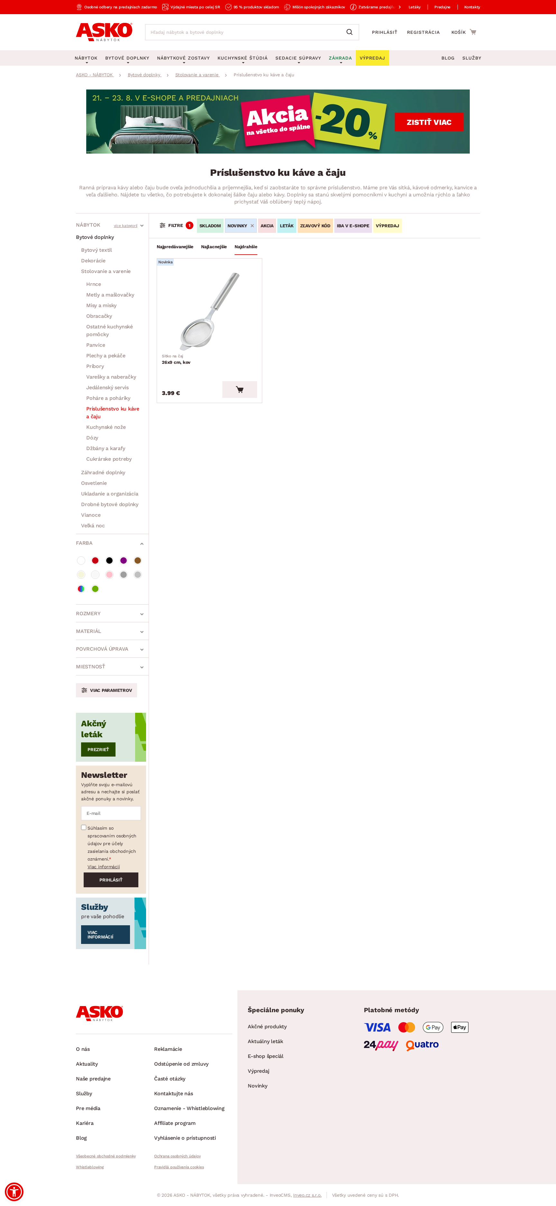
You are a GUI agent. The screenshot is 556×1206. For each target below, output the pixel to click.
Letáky (415, 7)
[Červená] (95, 560)
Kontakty (472, 7)
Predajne (442, 7)
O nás (83, 1049)
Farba (84, 543)
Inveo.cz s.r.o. (307, 1195)
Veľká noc (93, 526)
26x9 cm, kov (176, 359)
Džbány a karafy (105, 448)
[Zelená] (95, 589)
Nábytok (88, 225)
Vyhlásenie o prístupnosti (185, 1138)
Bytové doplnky (95, 237)
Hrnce (93, 284)
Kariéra (84, 1123)
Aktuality (87, 1064)
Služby (471, 58)
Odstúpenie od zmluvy (181, 1064)
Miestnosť (90, 667)
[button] (14, 1192)
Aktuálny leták (265, 1041)
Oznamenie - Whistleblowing (189, 1108)
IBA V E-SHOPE (353, 225)
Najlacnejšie (214, 246)
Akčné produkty (267, 1026)
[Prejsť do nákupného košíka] (464, 32)
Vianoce (90, 515)
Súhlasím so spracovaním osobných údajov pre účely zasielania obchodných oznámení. (112, 843)
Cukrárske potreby (109, 459)
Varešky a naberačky (111, 377)
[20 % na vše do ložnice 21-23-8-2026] (278, 152)
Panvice (95, 345)
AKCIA (267, 225)
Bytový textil (96, 250)
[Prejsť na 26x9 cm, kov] (209, 312)
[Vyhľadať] (351, 32)
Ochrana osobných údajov (177, 1156)
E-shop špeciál (265, 1056)
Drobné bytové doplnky (109, 504)
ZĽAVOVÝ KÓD (315, 225)
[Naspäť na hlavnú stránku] (104, 32)
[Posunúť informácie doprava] (394, 7)
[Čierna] (109, 560)
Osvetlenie (94, 483)
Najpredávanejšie (175, 246)
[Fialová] (123, 560)
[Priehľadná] (95, 575)
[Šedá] (123, 575)
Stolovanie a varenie (106, 271)
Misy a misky (101, 305)
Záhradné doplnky (103, 472)
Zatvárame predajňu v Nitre (383, 7)
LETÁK (287, 225)
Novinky (257, 1086)
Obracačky (99, 316)
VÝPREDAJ (387, 225)
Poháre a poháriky (108, 398)
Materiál (88, 631)
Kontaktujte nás (173, 1093)
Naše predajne (93, 1079)
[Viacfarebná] (81, 589)
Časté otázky (169, 1079)
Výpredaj (258, 1071)
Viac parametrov (111, 690)
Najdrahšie (246, 246)
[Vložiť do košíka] (239, 389)
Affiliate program (175, 1123)
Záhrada (340, 58)
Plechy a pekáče (105, 356)
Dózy (92, 438)
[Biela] (81, 560)
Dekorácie (93, 261)
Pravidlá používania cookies (179, 1167)
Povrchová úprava (102, 649)
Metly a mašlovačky (110, 295)
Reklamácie (168, 1049)
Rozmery (88, 613)
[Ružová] (109, 575)
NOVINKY (237, 225)
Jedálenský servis (107, 387)
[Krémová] (81, 575)
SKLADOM (210, 225)
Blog (448, 58)
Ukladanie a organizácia (109, 494)
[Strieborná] (138, 575)
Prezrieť (98, 749)
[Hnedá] (138, 560)
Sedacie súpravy (298, 58)
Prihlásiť (385, 32)
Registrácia (423, 32)
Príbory (95, 366)
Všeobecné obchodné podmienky (106, 1156)
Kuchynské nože (106, 427)
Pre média (88, 1108)
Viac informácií (104, 866)
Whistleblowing (90, 1167)
